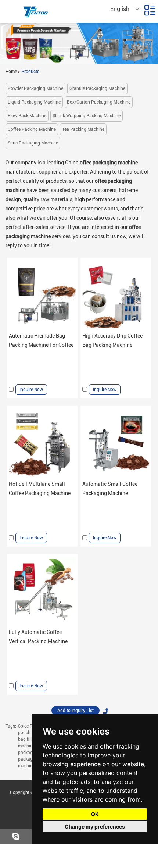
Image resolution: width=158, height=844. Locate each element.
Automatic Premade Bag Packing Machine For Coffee (41, 340)
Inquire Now (31, 389)
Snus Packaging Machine (33, 143)
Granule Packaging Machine (97, 88)
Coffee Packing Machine (32, 129)
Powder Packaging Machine (35, 88)
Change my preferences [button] (95, 826)
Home (11, 71)
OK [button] (95, 814)
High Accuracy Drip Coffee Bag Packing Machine (112, 340)
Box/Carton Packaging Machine (98, 102)
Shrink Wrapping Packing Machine (87, 115)
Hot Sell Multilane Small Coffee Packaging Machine (40, 488)
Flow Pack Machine (27, 115)
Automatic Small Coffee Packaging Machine (109, 488)
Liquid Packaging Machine (34, 102)
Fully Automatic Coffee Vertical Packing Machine (38, 636)
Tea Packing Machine (83, 129)
